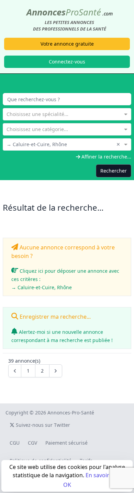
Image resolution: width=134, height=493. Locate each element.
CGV (32, 442)
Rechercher (113, 170)
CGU (15, 442)
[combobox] (67, 113)
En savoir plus (104, 475)
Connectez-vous (67, 61)
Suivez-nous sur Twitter (42, 425)
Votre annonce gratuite (67, 43)
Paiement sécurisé (66, 442)
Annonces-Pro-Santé (70, 412)
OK (67, 485)
